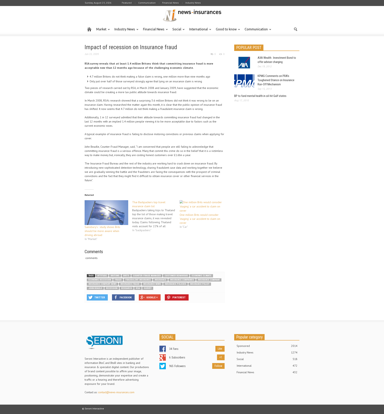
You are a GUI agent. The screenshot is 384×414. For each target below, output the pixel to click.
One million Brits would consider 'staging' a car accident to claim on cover (200, 219)
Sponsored (267, 346)
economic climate (201, 275)
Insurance (160, 280)
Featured (127, 2)
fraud (118, 280)
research (126, 288)
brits (126, 275)
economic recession (99, 280)
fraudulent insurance (138, 280)
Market (100, 31)
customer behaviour (176, 275)
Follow (218, 365)
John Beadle (95, 288)
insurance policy (199, 284)
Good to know (225, 31)
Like (220, 348)
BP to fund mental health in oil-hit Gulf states (260, 96)
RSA (138, 288)
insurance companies (182, 280)
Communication (147, 2)
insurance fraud (129, 284)
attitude (102, 275)
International (197, 31)
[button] (295, 29)
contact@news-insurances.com (116, 392)
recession (111, 288)
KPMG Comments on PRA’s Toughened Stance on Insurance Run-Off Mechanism (276, 80)
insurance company (209, 280)
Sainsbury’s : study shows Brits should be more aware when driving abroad (102, 231)
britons (115, 275)
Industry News (193, 2)
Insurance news (152, 284)
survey (148, 288)
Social (175, 31)
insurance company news (102, 284)
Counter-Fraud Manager (147, 275)
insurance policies (175, 284)
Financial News (170, 2)
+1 (220, 357)
